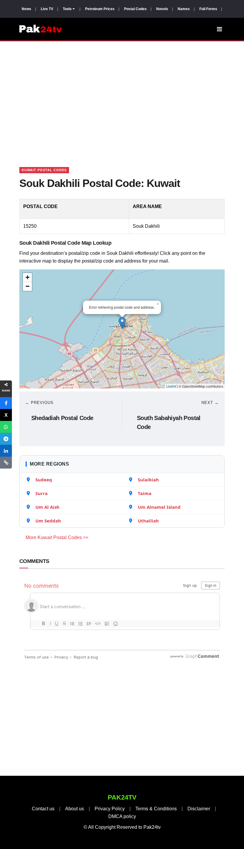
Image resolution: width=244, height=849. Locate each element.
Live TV (47, 9)
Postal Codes (135, 9)
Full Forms (208, 9)
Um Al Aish (47, 507)
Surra (41, 493)
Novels (162, 9)
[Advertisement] (122, 96)
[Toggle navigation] (219, 29)
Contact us (43, 808)
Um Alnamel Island (159, 507)
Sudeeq (43, 480)
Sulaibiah (148, 480)
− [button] (27, 286)
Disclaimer (198, 808)
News (26, 9)
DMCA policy (122, 816)
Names (184, 9)
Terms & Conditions (156, 808)
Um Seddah (48, 521)
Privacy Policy (110, 808)
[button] (6, 403)
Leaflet (171, 386)
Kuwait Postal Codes (44, 170)
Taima (144, 493)
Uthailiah (148, 521)
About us (74, 808)
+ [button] (27, 277)
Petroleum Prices (100, 9)
